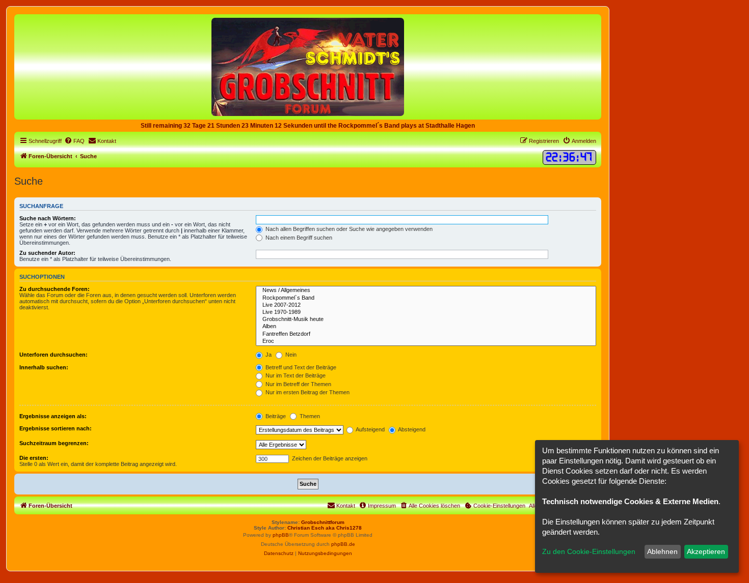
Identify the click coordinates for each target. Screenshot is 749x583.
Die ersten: (33, 458)
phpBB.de (343, 544)
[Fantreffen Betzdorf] (426, 334)
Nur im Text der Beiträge (295, 375)
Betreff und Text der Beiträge (300, 367)
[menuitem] (74, 141)
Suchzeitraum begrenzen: (54, 443)
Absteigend (411, 429)
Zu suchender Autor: (47, 253)
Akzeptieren (706, 551)
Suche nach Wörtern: (47, 218)
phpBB (281, 535)
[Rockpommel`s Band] (426, 298)
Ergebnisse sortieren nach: (55, 428)
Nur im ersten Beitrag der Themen (307, 392)
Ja (268, 355)
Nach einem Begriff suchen (298, 238)
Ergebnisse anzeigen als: (53, 416)
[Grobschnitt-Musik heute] (426, 319)
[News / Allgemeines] (426, 290)
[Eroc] (426, 341)
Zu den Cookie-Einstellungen (588, 551)
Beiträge (275, 416)
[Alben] (426, 326)
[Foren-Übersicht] (307, 66)
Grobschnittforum (322, 522)
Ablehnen (662, 551)
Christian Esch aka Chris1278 (324, 528)
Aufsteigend (370, 429)
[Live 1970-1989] (426, 312)
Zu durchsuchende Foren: (54, 289)
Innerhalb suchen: (43, 367)
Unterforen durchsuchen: (53, 355)
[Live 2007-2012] (426, 305)
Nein (290, 355)
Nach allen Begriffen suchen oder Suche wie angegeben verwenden (348, 229)
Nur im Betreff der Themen (297, 384)
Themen (309, 416)
